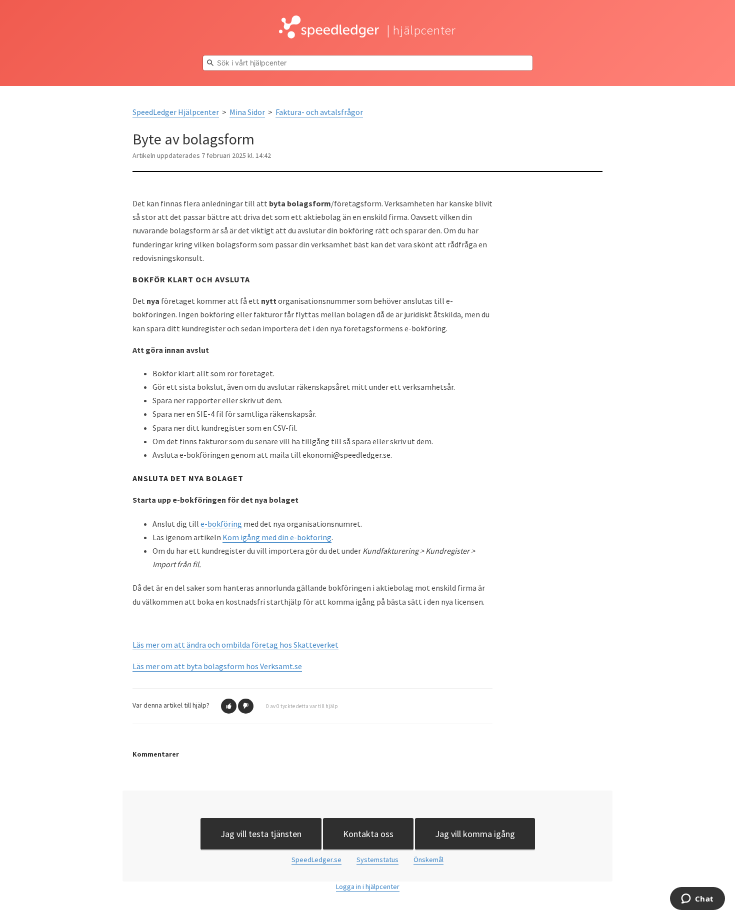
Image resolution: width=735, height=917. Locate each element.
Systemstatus (377, 859)
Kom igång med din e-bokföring (277, 537)
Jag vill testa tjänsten (261, 834)
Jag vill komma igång (475, 834)
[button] (228, 706)
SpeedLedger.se (317, 859)
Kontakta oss (368, 834)
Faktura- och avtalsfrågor (319, 112)
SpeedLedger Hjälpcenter (175, 112)
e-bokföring (221, 524)
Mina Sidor (247, 112)
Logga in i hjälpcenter (368, 886)
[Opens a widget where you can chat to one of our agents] (697, 899)
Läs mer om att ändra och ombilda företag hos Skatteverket (235, 645)
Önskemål (429, 859)
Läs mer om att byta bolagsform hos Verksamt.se (217, 666)
